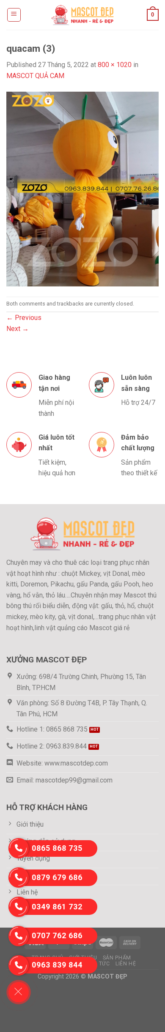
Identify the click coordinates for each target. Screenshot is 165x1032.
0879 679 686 (57, 877)
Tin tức (99, 964)
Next (17, 329)
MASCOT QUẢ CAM (35, 76)
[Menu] (14, 15)
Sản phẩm (117, 958)
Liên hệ (126, 964)
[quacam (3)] (82, 188)
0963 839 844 (57, 964)
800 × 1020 (115, 65)
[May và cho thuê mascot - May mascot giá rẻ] (82, 15)
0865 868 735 (57, 848)
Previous (23, 318)
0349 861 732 (57, 906)
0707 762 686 (57, 935)
